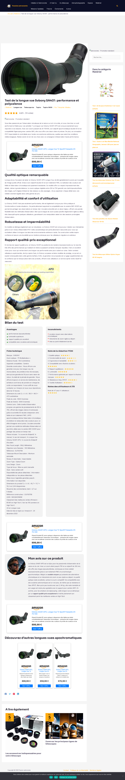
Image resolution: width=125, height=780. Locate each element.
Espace (90, 3)
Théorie (49, 9)
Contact (66, 770)
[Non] (123, 776)
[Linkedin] (18, 694)
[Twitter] (10, 694)
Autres (68, 9)
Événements (59, 9)
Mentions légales (95, 770)
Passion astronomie (20, 6)
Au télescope (64, 3)
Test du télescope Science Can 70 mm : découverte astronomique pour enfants (106, 183)
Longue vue (18, 107)
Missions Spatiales (37, 9)
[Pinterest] (14, 694)
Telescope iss (29, 107)
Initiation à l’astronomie (39, 3)
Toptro (38, 107)
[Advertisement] (62, 29)
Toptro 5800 (47, 107)
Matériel (98, 3)
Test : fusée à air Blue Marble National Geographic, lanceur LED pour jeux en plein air (105, 144)
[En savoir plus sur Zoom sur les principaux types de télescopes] (64, 726)
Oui (51, 777)
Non (56, 777)
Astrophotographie (78, 3)
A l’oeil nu (53, 3)
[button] (117, 6)
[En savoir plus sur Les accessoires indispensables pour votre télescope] (24, 732)
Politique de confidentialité (79, 770)
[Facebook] (6, 694)
